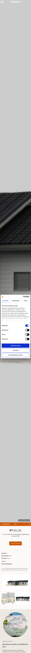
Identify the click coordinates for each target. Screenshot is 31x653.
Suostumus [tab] (6, 300)
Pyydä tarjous (15, 543)
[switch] (27, 330)
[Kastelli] (15, 2)
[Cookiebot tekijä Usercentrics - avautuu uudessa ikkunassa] (23, 297)
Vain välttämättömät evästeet (15, 355)
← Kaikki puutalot (5, 524)
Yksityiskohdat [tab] (15, 300)
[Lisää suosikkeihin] (29, 524)
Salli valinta (15, 350)
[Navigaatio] (2, 2)
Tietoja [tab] (25, 300)
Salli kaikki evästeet (15, 345)
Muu (15, 524)
